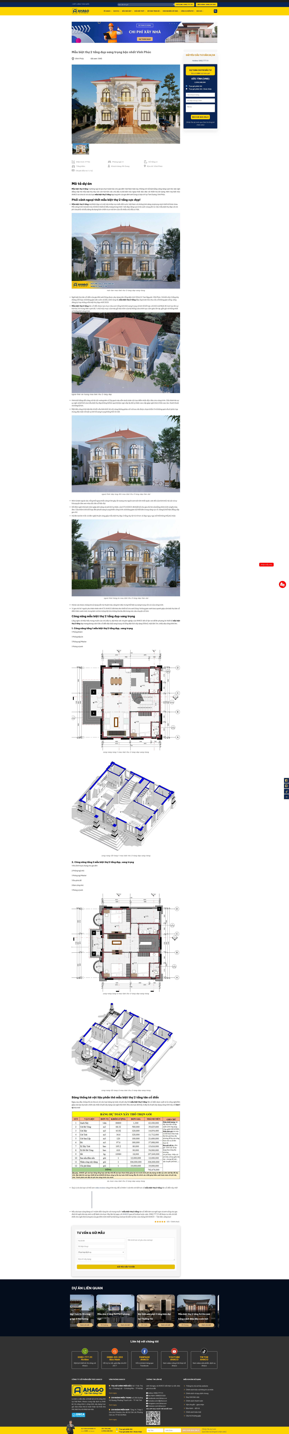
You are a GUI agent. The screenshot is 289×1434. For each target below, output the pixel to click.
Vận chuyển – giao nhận (195, 1405)
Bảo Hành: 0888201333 (156, 1396)
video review (100, 1188)
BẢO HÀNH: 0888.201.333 (207, 4)
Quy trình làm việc (192, 1397)
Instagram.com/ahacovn (157, 1403)
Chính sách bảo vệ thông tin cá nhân (199, 1390)
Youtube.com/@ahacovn (157, 1401)
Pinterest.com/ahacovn (157, 1406)
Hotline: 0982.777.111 (200, 61)
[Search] (215, 11)
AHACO (126, 1214)
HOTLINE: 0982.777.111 (184, 4)
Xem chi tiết (107, 1325)
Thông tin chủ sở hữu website (197, 1386)
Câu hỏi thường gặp (193, 1416)
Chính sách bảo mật (193, 1412)
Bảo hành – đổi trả (193, 1408)
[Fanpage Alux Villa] (286, 780)
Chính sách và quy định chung (197, 1393)
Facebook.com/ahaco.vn (157, 1398)
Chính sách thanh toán (194, 1401)
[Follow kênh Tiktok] (286, 791)
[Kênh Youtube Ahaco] (286, 785)
